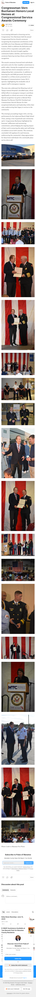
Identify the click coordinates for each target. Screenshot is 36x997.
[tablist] (9, 890)
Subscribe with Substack (19, 965)
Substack (9, 993)
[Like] (3, 30)
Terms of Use (27, 969)
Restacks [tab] (12, 890)
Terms (12, 984)
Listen (32, 25)
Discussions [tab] (15, 912)
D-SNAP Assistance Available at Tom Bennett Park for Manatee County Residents (13, 930)
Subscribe (26, 2)
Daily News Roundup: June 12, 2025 (12, 918)
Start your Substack (13, 989)
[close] (31, 936)
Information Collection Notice (23, 971)
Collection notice (20, 984)
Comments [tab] (5, 890)
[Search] (33, 912)
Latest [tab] (8, 912)
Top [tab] (3, 912)
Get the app (26, 989)
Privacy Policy (19, 973)
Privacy (30, 983)
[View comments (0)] (7, 30)
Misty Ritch (9, 24)
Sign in (32, 2)
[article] (18, 920)
